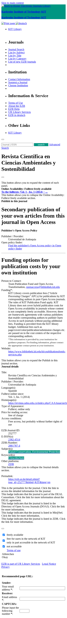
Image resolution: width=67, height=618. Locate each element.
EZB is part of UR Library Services (20, 563)
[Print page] (8, 23)
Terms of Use (15, 102)
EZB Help (14, 109)
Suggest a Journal (17, 82)
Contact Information (19, 79)
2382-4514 (14, 439)
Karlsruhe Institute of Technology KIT (23, 11)
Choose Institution (18, 85)
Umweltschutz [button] (16, 458)
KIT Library (15, 29)
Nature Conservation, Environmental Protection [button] (34, 451)
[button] (26, 188)
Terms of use (14, 550)
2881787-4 (14, 445)
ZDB (11, 464)
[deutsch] (21, 23)
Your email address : (8, 588)
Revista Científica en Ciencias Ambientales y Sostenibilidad (28, 162)
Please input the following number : (10, 610)
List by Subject (16, 52)
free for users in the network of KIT (26, 538)
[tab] (33, 188)
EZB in (16, 115)
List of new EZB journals (22, 61)
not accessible (14, 546)
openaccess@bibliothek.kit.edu (43, 287)
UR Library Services (19, 112)
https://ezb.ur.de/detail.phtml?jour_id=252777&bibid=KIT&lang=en (29, 481)
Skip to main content (12, 2)
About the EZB (16, 105)
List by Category (17, 58)
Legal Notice (49, 563)
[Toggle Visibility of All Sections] (2, 177)
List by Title (14, 55)
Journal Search (16, 49)
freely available (15, 534)
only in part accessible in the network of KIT (31, 542)
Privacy (5, 566)
